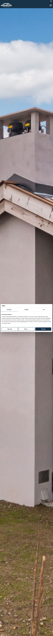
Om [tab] (44, 309)
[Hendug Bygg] (6, 5)
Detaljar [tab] (26, 309)
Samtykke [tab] (9, 309)
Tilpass (25, 329)
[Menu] (50, 5)
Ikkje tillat (9, 329)
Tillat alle (43, 329)
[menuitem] (50, 5)
